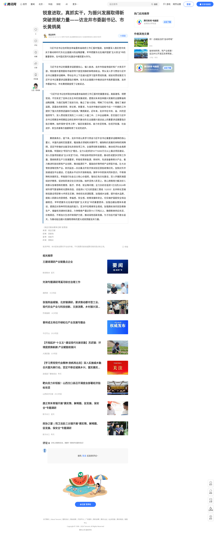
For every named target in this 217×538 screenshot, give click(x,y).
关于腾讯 (46, 519)
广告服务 (89, 519)
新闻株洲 (46, 273)
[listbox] (85, 344)
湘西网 (45, 293)
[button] (167, 22)
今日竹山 (46, 333)
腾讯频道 (120, 519)
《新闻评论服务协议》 (76, 443)
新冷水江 (46, 414)
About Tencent (56, 519)
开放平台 (81, 519)
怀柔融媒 (46, 313)
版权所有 (89, 530)
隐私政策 (73, 519)
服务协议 (66, 519)
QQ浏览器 (111, 519)
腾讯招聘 (96, 519)
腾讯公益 (104, 519)
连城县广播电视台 (50, 374)
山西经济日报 (48, 394)
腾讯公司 (82, 530)
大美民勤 (46, 353)
